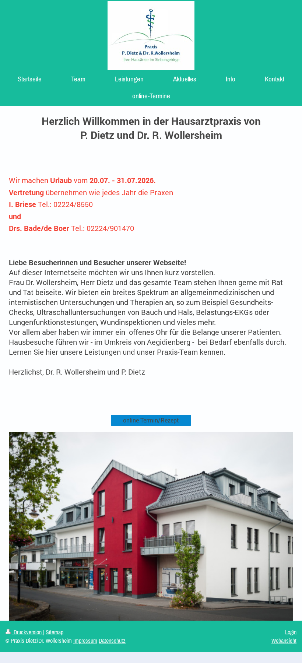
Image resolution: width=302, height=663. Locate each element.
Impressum (85, 640)
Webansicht (283, 640)
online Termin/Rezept (151, 420)
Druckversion (27, 632)
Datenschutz (112, 640)
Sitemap (54, 632)
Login (290, 632)
